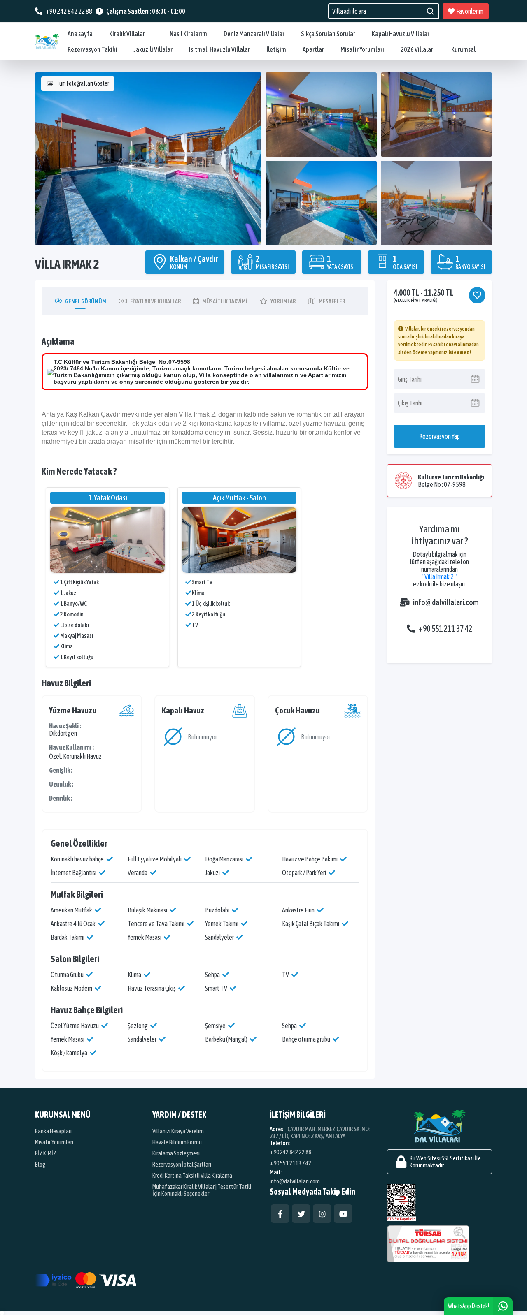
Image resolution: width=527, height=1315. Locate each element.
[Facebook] (280, 1213)
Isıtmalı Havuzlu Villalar (219, 49)
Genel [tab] (85, 301)
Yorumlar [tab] (283, 301)
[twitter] (301, 1213)
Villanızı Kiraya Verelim (178, 1130)
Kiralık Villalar (127, 33)
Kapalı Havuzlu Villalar (400, 33)
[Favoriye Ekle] (477, 295)
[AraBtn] (430, 11)
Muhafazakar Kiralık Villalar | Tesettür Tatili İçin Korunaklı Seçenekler (201, 1190)
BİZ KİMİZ (45, 1153)
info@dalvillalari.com (442, 602)
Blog (40, 1164)
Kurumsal (463, 49)
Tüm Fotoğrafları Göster (82, 83)
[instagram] (322, 1213)
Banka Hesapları (53, 1130)
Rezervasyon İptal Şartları (181, 1164)
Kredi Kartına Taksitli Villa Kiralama (192, 1175)
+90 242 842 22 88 (290, 1151)
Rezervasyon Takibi (92, 49)
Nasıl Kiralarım (188, 33)
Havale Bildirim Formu (177, 1142)
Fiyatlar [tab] (155, 301)
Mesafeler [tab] (332, 301)
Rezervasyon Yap (439, 436)
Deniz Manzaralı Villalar (254, 33)
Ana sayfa (80, 33)
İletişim (276, 49)
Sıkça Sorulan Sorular (328, 33)
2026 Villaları (418, 49)
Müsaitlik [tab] (224, 301)
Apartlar (313, 49)
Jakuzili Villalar (153, 49)
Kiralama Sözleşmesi (176, 1153)
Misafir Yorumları (362, 49)
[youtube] (343, 1213)
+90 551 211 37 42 (445, 628)
